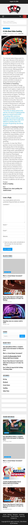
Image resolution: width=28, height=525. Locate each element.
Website (5, 236)
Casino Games (6, 28)
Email (5, 230)
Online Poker (6, 391)
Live (25, 16)
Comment (6, 204)
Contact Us (14, 518)
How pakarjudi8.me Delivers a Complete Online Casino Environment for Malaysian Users (13, 348)
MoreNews (23, 521)
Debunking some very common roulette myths (14, 311)
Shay (5, 33)
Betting (5, 379)
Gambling (5, 388)
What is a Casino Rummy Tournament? (14, 266)
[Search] (20, 16)
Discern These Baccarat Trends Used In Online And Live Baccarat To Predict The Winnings (14, 287)
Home (4, 514)
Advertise (22, 516)
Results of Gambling (8, 183)
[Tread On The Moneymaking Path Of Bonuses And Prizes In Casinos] (14, 472)
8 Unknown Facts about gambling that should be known (12, 188)
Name (5, 225)
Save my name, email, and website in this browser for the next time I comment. (15, 244)
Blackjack (5, 382)
